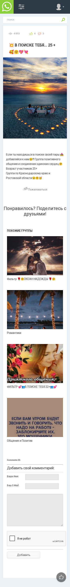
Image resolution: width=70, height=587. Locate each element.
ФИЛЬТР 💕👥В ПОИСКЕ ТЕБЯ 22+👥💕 (32, 386)
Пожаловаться (37, 189)
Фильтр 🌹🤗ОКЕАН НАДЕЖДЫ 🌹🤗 (31, 279)
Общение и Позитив (19, 440)
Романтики (14, 332)
